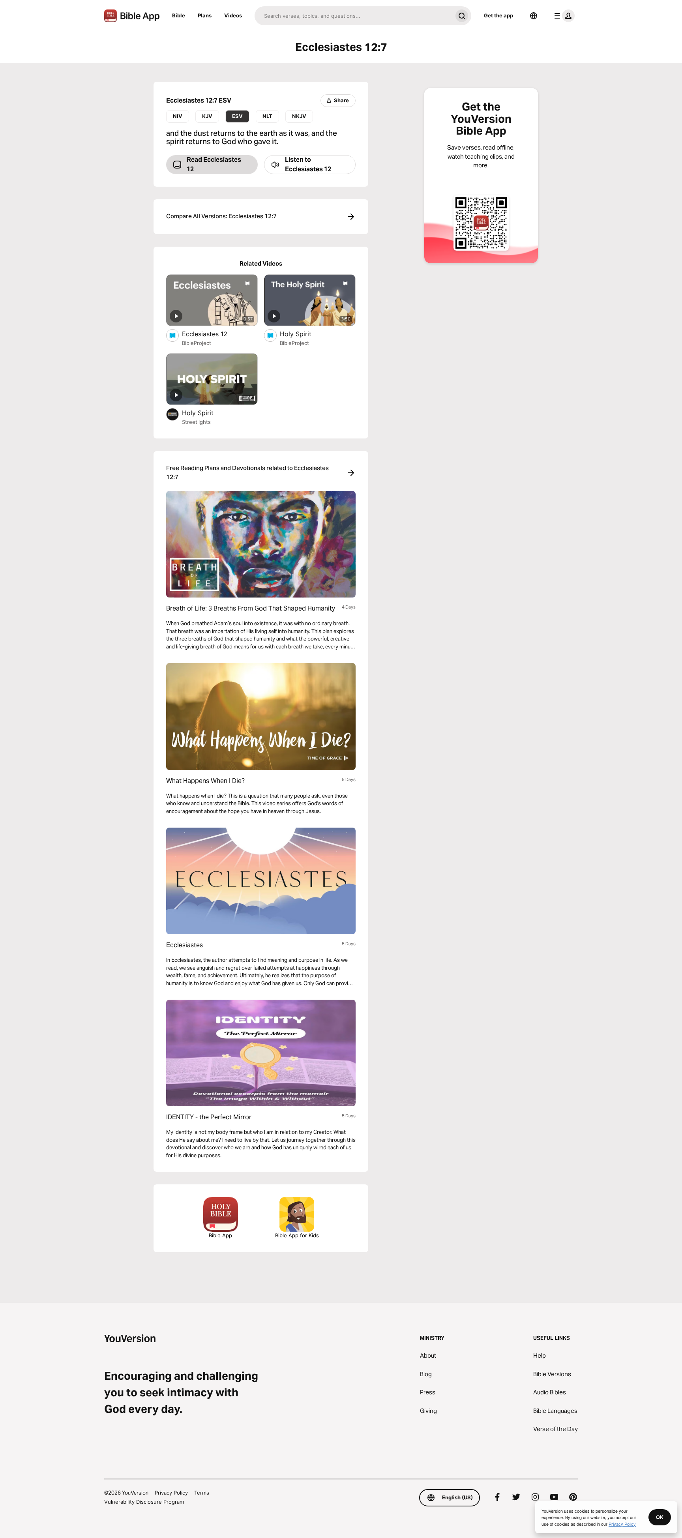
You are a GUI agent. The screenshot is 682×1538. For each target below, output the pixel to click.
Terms (201, 1492)
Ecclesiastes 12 (213, 334)
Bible (178, 15)
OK (659, 1517)
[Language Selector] (533, 16)
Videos (233, 15)
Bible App (220, 1235)
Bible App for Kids (297, 1235)
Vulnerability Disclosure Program (144, 1502)
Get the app (498, 15)
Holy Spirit (304, 334)
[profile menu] (563, 16)
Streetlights (196, 422)
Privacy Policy (171, 1492)
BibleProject (196, 343)
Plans (205, 15)
